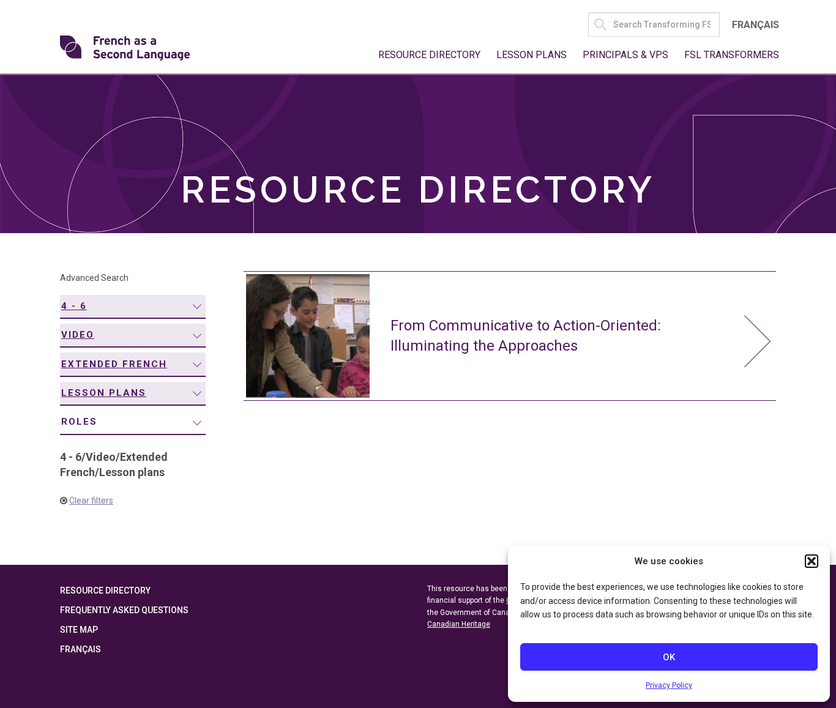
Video (77, 334)
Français (755, 25)
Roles (79, 421)
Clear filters (91, 500)
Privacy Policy (669, 685)
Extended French (114, 364)
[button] (811, 561)
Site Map (79, 630)
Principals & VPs (625, 55)
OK (669, 657)
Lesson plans (103, 392)
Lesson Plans (531, 55)
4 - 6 (74, 305)
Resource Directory (429, 55)
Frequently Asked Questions (124, 610)
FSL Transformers (731, 55)
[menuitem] (133, 307)
